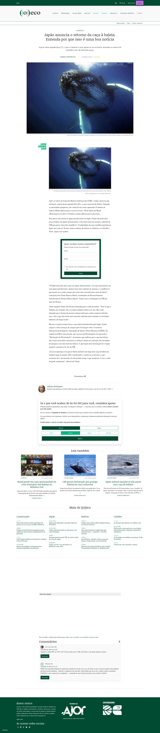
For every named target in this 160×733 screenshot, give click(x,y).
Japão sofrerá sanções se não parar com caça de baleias (123, 483)
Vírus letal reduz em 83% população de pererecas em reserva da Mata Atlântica (30, 524)
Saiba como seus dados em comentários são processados (82, 637)
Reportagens (65, 13)
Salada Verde (76, 13)
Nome (66, 251)
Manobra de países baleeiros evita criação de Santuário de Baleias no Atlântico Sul (95, 547)
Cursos (139, 13)
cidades (118, 516)
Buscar (123, 3)
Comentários (79, 376)
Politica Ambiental (137, 23)
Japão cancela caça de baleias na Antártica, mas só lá (60, 545)
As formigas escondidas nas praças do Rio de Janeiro (128, 538)
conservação (43, 146)
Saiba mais (20, 719)
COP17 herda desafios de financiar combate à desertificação (31, 540)
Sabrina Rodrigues (68, 57)
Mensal (61, 428)
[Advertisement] (128, 342)
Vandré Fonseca (37, 498)
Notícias (55, 13)
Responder (45, 656)
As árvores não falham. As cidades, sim (127, 523)
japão (44, 148)
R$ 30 (70, 433)
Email (66, 259)
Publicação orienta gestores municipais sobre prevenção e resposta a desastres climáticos (127, 530)
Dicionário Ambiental (127, 13)
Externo (19, 521)
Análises (104, 13)
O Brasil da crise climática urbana (125, 544)
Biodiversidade (121, 23)
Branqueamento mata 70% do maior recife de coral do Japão (63, 538)
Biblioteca (113, 13)
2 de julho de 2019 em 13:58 (49, 650)
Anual (99, 428)
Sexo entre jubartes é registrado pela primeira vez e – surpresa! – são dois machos (94, 532)
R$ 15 (51, 433)
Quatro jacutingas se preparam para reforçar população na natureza (29, 547)
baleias (44, 144)
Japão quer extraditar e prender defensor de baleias (63, 524)
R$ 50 (89, 433)
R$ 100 (108, 433)
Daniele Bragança (80, 495)
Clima (128, 23)
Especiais (87, 13)
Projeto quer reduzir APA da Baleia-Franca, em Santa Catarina (95, 524)
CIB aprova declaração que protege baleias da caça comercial (80, 483)
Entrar (5, 730)
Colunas (96, 13)
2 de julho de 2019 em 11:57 (49, 666)
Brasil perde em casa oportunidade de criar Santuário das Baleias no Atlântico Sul (37, 484)
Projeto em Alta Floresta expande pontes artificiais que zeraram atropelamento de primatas (31, 532)
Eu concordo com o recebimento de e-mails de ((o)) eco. (81, 268)
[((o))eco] (30, 13)
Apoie (139, 3)
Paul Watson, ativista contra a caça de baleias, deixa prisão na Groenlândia (94, 540)
